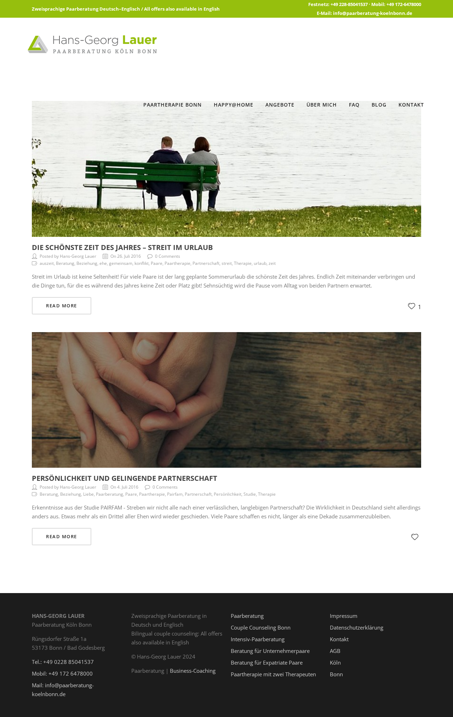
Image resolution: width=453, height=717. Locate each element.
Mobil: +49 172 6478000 (62, 673)
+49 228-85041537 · (351, 4)
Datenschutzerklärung (356, 627)
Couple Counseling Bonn (261, 627)
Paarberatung (247, 615)
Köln (335, 662)
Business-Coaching (193, 670)
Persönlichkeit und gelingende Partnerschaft (124, 478)
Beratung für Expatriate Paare (267, 662)
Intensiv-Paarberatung (258, 639)
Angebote (279, 104)
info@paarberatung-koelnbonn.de (372, 13)
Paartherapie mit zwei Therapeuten (273, 674)
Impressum (343, 615)
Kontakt (411, 104)
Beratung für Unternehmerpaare (270, 650)
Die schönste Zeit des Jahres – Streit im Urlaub (122, 247)
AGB (335, 650)
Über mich (321, 104)
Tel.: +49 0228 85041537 (63, 661)
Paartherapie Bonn (172, 104)
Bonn (336, 674)
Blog (379, 104)
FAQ (354, 104)
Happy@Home (233, 104)
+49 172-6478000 (403, 4)
